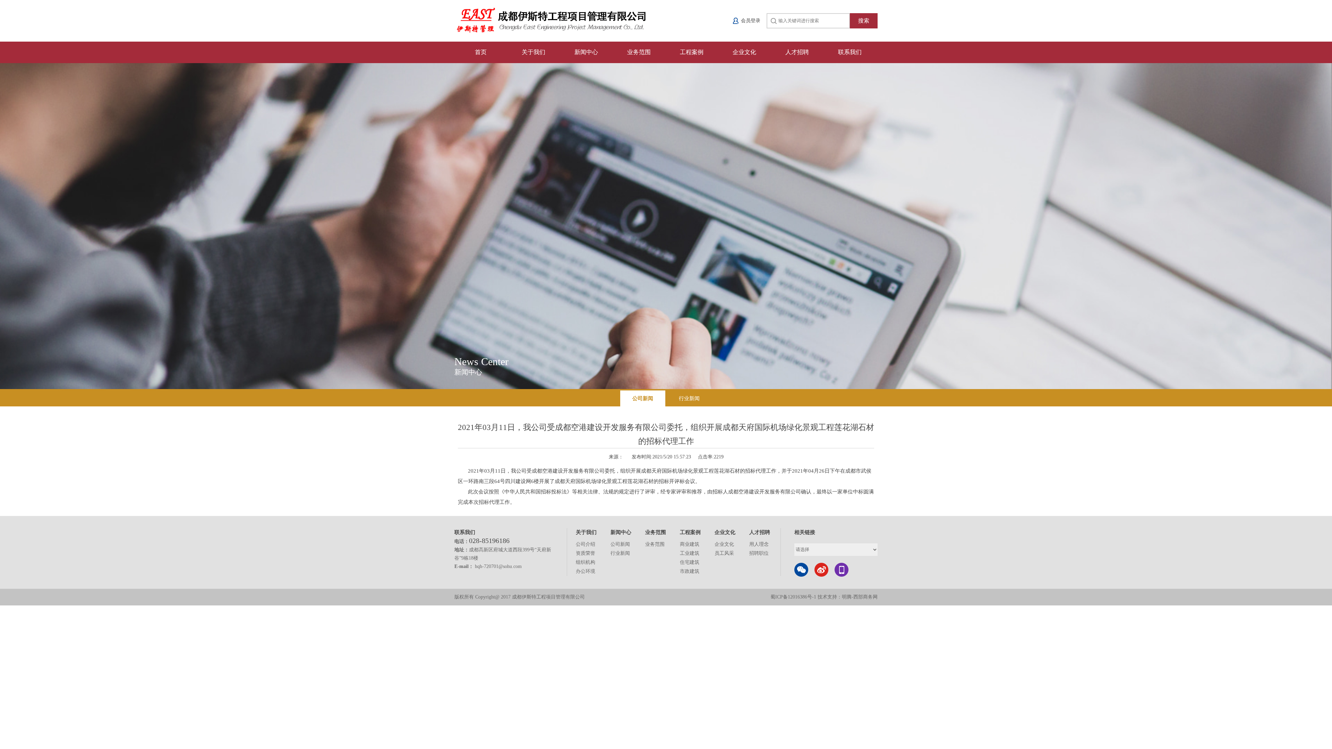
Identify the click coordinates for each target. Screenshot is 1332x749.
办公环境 (585, 571)
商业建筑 (689, 544)
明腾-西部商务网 (860, 597)
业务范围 (639, 52)
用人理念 (759, 544)
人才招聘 (797, 52)
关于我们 (533, 52)
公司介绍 (585, 544)
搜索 (863, 21)
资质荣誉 (585, 553)
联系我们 (850, 52)
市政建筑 (689, 571)
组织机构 (585, 562)
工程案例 (691, 52)
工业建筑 (689, 553)
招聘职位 (759, 553)
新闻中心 (586, 52)
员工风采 (724, 553)
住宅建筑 (689, 562)
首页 (481, 52)
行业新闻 (689, 398)
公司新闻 (642, 398)
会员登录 (750, 20)
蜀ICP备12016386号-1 (794, 597)
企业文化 (744, 52)
